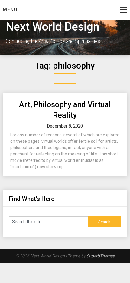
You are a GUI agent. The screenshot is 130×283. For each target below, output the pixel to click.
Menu (10, 9)
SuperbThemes (100, 256)
